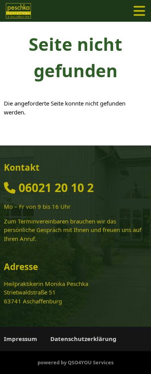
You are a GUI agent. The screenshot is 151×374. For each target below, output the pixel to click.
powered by (75, 362)
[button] (139, 11)
